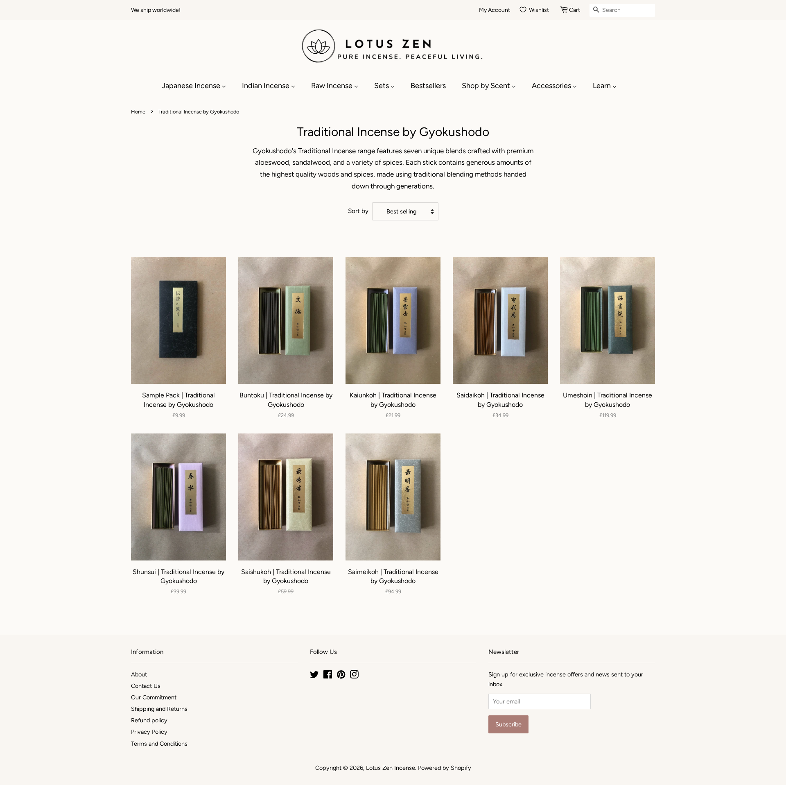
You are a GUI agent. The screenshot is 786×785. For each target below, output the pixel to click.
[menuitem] (198, 85)
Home (138, 112)
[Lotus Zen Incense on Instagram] (354, 676)
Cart (574, 10)
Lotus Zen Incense (390, 767)
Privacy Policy (149, 731)
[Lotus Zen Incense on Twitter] (314, 676)
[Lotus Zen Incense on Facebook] (327, 676)
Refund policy (149, 720)
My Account (494, 10)
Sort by (358, 211)
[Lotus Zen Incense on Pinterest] (341, 676)
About (139, 674)
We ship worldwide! (156, 10)
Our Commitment (153, 697)
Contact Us (145, 686)
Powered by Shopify (444, 767)
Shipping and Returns (159, 708)
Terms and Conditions (159, 743)
